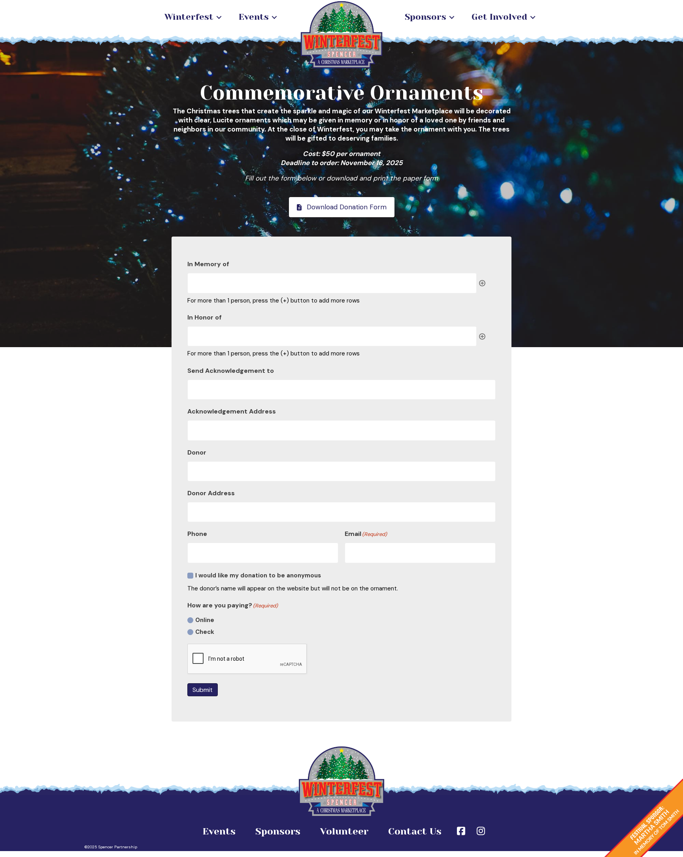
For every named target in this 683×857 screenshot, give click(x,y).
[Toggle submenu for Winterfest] (219, 17)
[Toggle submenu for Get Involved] (533, 17)
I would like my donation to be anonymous (258, 575)
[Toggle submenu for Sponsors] (452, 17)
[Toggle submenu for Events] (274, 17)
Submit (202, 690)
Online (204, 620)
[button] (341, 207)
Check (204, 632)
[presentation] (247, 659)
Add (482, 283)
